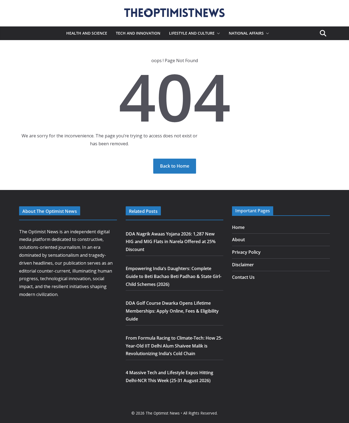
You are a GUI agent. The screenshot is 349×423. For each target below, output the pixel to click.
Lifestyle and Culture (192, 33)
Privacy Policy (246, 252)
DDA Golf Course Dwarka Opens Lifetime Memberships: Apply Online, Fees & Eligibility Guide (172, 311)
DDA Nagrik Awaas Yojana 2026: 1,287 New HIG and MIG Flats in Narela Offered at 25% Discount (171, 242)
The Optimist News (163, 413)
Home (238, 227)
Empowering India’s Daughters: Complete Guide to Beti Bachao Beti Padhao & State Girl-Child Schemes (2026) (173, 276)
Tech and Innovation (138, 33)
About (238, 240)
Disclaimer (243, 265)
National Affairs (246, 33)
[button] (217, 33)
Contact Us (243, 277)
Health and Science (86, 33)
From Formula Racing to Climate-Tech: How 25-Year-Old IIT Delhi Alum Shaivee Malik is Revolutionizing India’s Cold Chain (174, 346)
